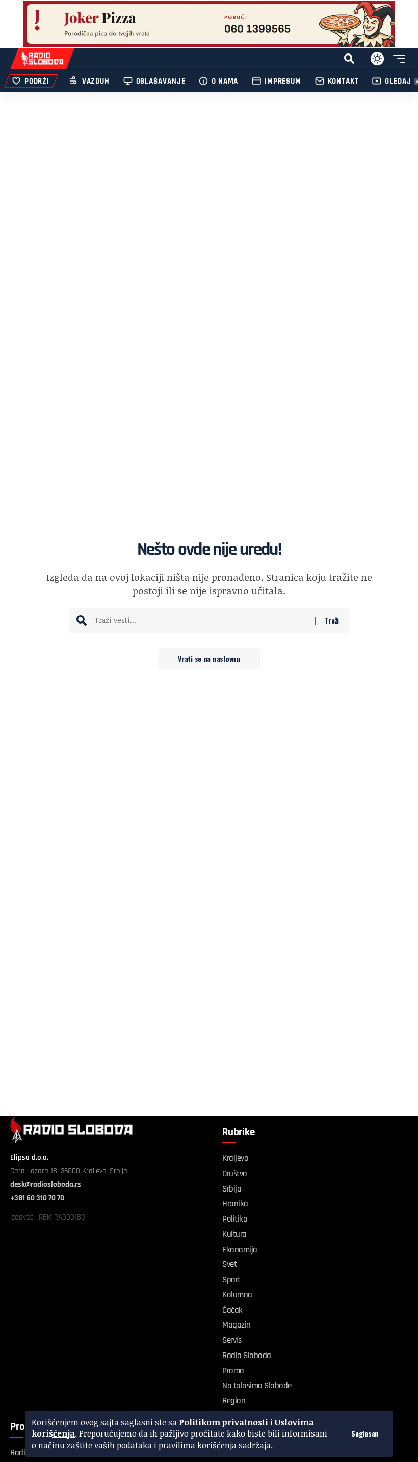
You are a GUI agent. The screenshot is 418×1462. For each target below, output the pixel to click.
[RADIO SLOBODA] (42, 58)
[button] (365, 1433)
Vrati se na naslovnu (209, 658)
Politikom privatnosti (223, 1422)
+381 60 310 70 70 (37, 1198)
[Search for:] (201, 620)
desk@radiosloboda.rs (45, 1184)
